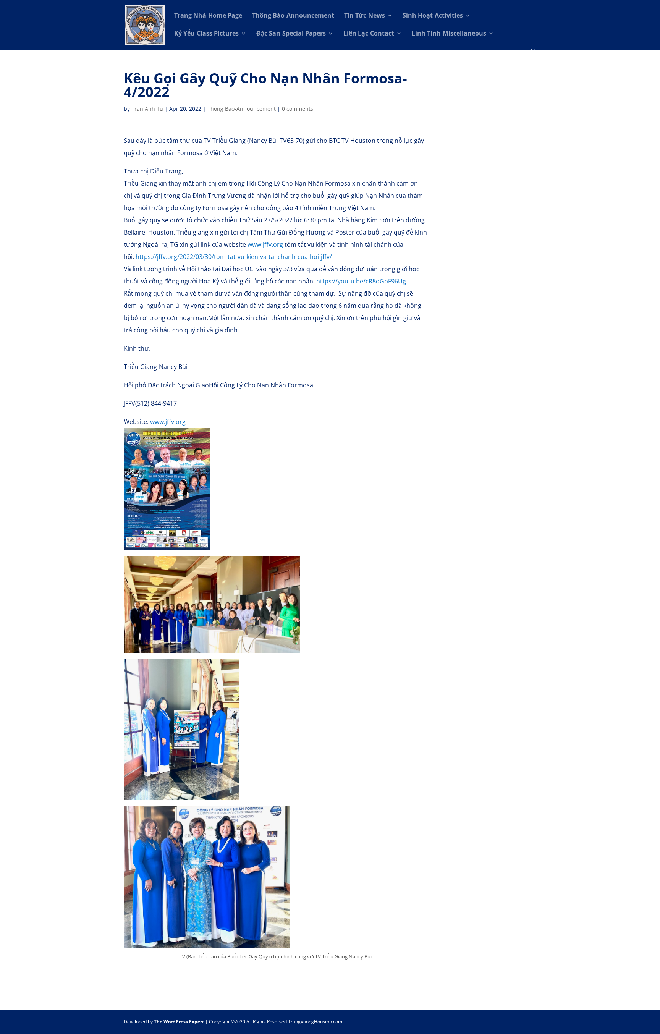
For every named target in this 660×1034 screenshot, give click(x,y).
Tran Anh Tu (147, 108)
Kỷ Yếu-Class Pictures (206, 34)
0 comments (297, 108)
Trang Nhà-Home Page (208, 16)
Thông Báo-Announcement (293, 16)
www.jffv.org (265, 244)
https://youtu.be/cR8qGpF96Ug (361, 281)
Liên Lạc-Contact (368, 34)
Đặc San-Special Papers (291, 34)
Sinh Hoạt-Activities (433, 16)
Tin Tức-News (364, 16)
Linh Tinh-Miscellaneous (449, 34)
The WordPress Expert (179, 1021)
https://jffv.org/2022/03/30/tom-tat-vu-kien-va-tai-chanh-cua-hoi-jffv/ (234, 256)
